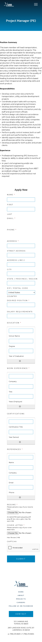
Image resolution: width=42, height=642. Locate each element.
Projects (21, 599)
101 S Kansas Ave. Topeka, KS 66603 (21, 623)
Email (11, 218)
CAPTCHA (12, 542)
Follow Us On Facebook (21, 606)
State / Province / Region (21, 279)
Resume (12, 505)
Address (13, 241)
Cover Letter (15, 525)
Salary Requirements (20, 312)
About (21, 595)
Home (21, 592)
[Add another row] (20, 361)
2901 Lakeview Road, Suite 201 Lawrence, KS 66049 (21, 629)
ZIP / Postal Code (17, 288)
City (9, 270)
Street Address (16, 251)
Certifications (16, 414)
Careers (21, 602)
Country (12, 296)
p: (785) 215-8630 (14, 634)
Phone (11, 230)
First (10, 205)
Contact (21, 614)
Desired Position (18, 300)
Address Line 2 (16, 260)
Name (11, 195)
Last (9, 214)
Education (14, 323)
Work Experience (18, 368)
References (15, 449)
